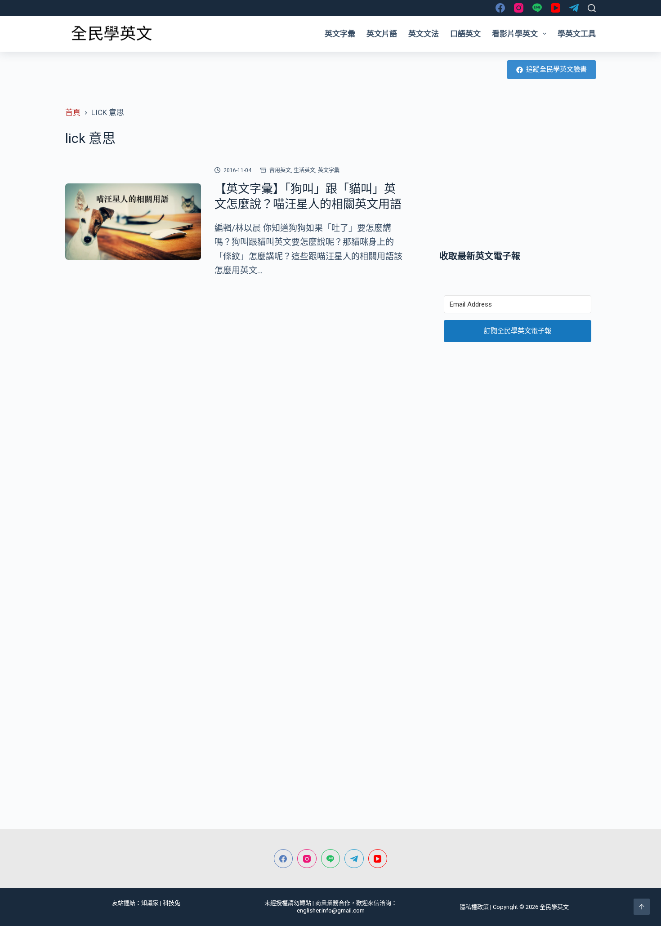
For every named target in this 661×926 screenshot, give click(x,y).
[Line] (537, 8)
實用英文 (280, 170)
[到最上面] (642, 907)
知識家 (150, 902)
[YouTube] (555, 8)
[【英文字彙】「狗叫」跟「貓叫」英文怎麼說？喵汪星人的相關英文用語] (133, 221)
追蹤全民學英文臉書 (556, 69)
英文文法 (423, 33)
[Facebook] (500, 8)
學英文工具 (577, 33)
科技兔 (171, 902)
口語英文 (465, 33)
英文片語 (381, 33)
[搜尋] (592, 8)
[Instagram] (518, 8)
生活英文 (304, 170)
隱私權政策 (474, 907)
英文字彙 (340, 33)
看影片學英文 (515, 33)
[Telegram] (574, 8)
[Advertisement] (517, 169)
